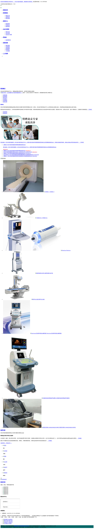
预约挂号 (5, 97)
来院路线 (8, 48)
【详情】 (90, 109)
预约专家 (10, 520)
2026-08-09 (36, 154)
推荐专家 (3, 430)
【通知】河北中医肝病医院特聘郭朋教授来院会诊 (14, 150)
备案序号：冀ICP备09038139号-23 (21, 525)
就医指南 (5, 42)
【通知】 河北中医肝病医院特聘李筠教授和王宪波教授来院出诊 (17, 156)
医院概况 (5, 13)
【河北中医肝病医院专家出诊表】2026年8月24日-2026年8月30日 (17, 152)
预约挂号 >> (9, 443)
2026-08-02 (34, 156)
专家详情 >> (3, 443)
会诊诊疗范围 (9, 34)
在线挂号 (10, 522)
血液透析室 (8, 40)
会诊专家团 (6, 29)
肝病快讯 (8, 25)
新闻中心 (5, 21)
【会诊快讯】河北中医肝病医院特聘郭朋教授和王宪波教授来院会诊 (18, 154)
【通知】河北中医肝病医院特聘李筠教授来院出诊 (14, 153)
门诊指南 (8, 50)
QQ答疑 (10, 523)
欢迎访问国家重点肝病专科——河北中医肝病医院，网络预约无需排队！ (17, 1)
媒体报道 (8, 26)
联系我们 (8, 49)
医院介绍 (8, 15)
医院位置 (5, 101)
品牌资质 (8, 16)
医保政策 (5, 96)
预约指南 (8, 45)
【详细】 (80, 438)
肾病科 (5, 37)
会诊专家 (8, 33)
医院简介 (2, 104)
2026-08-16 (28, 153)
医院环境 (3, 482)
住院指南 (8, 46)
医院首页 (5, 10)
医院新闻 (8, 23)
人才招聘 (5, 53)
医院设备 (8, 18)
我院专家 (8, 31)
